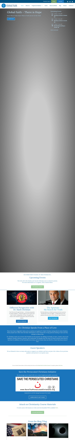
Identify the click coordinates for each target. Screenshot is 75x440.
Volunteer (60, 1)
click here (60, 365)
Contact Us (71, 5)
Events (46, 5)
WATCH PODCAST (21, 321)
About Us (28, 5)
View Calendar (54, 30)
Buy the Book (53, 318)
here (56, 408)
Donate (54, 1)
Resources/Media (53, 5)
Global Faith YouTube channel (44, 365)
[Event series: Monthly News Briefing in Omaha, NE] (61, 13)
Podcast (65, 5)
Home (22, 5)
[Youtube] (72, 1)
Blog (60, 5)
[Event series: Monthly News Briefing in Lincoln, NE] (61, 19)
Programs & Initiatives (36, 5)
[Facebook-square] (67, 1)
